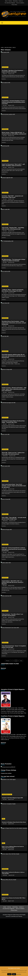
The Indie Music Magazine (10, 2)
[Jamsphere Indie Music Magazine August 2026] (14, 787)
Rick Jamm (5, 105)
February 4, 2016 (11, 73)
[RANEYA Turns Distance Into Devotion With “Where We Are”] (14, 887)
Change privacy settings (6, 773)
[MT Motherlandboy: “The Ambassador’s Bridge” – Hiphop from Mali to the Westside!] (14, 249)
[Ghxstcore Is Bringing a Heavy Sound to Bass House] (14, 811)
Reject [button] (14, 974)
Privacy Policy (14, 4)
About (6, 0)
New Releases (5, 67)
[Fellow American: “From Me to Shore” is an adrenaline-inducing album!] (14, 603)
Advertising (15, 0)
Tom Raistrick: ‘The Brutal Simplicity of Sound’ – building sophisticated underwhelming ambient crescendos (14, 102)
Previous (8, 660)
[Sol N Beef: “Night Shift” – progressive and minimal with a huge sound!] (14, 185)
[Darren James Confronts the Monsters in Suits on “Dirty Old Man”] (14, 862)
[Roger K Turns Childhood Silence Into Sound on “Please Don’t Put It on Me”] (14, 836)
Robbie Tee (5, 73)
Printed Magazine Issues (6, 794)
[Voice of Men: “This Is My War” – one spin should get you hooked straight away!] (14, 507)
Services (10, 0)
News (3, 818)
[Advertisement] (14, 35)
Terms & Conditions (20, 2)
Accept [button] (9, 974)
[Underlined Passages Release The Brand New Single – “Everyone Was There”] (14, 410)
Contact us (20, 0)
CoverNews (13, 916)
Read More (4, 78)
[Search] (26, 23)
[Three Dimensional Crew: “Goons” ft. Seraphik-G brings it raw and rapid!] (14, 635)
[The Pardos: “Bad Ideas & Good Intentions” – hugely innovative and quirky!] (14, 60)
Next (21, 660)
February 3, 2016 (11, 135)
